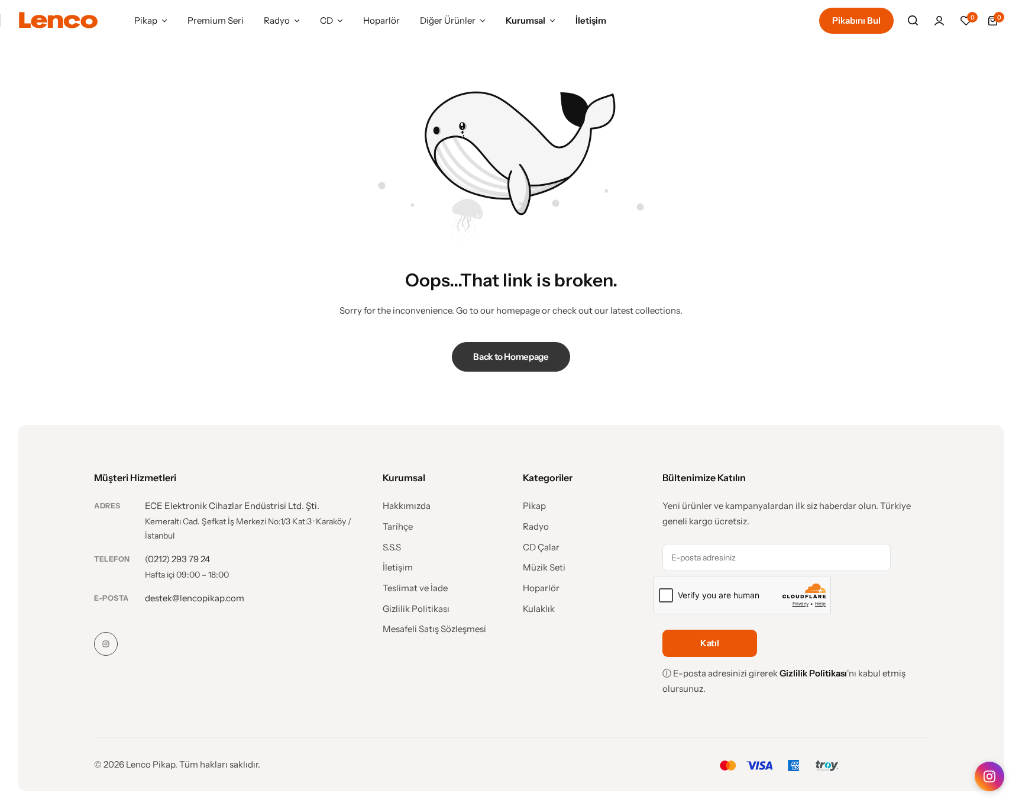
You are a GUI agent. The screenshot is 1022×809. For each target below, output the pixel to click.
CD (326, 20)
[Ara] (912, 21)
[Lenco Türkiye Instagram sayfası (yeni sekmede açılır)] (989, 776)
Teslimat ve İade (415, 588)
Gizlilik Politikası (416, 609)
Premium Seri (215, 20)
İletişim (590, 20)
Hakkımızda (407, 506)
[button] (966, 21)
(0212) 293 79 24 (177, 559)
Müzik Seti (544, 567)
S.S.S (392, 547)
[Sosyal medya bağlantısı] (106, 644)
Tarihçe (398, 526)
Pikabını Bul (856, 20)
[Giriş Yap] (939, 21)
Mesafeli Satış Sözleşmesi (434, 629)
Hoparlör (381, 20)
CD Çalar (541, 547)
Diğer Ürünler (448, 20)
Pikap (145, 20)
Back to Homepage (510, 356)
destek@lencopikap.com (194, 598)
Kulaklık (539, 609)
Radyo (277, 20)
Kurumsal (525, 20)
